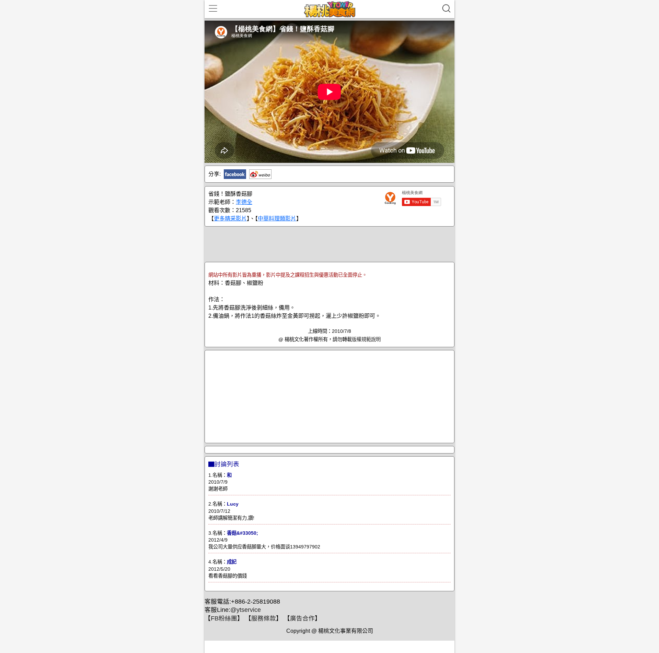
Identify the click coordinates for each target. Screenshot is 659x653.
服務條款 (263, 618)
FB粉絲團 (224, 618)
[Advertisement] (329, 243)
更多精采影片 (230, 218)
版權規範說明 (366, 339)
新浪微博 (260, 174)
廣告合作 (302, 618)
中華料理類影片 (277, 218)
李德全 (244, 202)
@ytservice (245, 609)
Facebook (235, 174)
